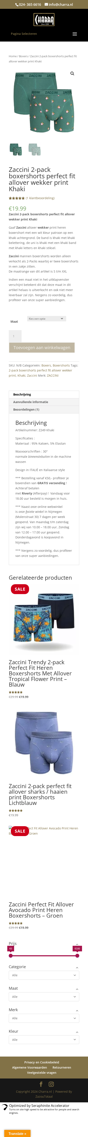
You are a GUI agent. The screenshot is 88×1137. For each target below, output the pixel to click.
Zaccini (32, 375)
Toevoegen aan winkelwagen (41, 347)
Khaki (21, 375)
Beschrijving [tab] (22, 394)
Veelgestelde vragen (41, 1073)
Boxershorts (61, 365)
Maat (14, 321)
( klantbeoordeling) (40, 198)
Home (13, 56)
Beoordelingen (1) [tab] (26, 409)
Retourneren (62, 1067)
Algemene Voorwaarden (29, 1067)
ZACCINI (53, 375)
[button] (72, 73)
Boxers (23, 56)
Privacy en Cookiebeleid (41, 1062)
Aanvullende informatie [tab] (30, 402)
